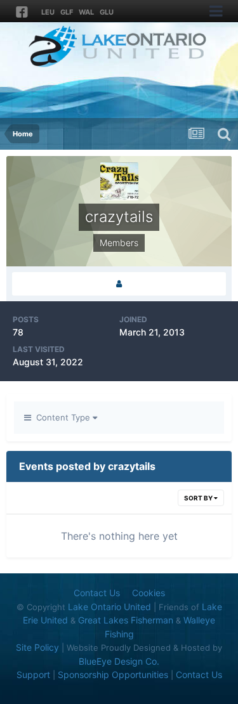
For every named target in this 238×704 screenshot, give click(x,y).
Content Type (62, 417)
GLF (66, 12)
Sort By (199, 498)
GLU (107, 12)
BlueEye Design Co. (119, 661)
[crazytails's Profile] (119, 283)
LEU (48, 12)
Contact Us (97, 592)
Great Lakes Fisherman (125, 620)
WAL (86, 12)
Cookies (148, 592)
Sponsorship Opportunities (113, 674)
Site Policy (37, 647)
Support (33, 674)
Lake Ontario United (109, 606)
